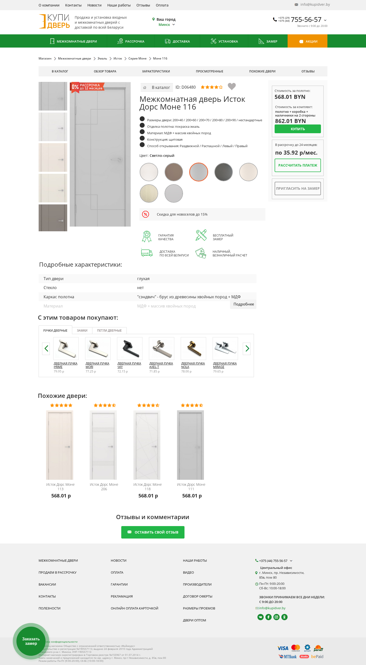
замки (82, 330)
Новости (94, 5)
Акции (311, 41)
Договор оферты (197, 596)
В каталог (60, 71)
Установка (228, 41)
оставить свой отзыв (156, 532)
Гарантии (119, 584)
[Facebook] (266, 617)
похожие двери (262, 71)
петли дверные (109, 330)
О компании (49, 5)
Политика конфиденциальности (58, 641)
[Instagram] (274, 617)
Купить (298, 128)
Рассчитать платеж (297, 165)
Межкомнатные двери (76, 41)
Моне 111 (191, 486)
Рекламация (122, 596)
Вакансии (47, 584)
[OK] (282, 617)
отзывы (308, 71)
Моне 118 (147, 486)
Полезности (50, 608)
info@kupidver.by (313, 4)
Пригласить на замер (298, 188)
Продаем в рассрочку (57, 572)
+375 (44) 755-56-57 (273, 560)
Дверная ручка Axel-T (161, 365)
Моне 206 (104, 486)
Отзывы (143, 5)
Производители (197, 584)
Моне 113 (60, 486)
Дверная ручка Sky (129, 365)
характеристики (156, 71)
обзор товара (105, 71)
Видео (188, 572)
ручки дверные (55, 330)
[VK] (258, 617)
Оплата (162, 5)
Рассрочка (134, 41)
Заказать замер (31, 641)
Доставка (181, 41)
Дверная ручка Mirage (225, 365)
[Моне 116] (53, 96)
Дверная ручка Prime (65, 365)
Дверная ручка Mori (97, 365)
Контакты (73, 5)
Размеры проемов (199, 608)
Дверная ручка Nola (193, 365)
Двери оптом (194, 620)
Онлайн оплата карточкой (134, 608)
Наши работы (119, 5)
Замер (271, 41)
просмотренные (209, 71)
